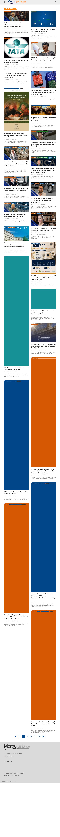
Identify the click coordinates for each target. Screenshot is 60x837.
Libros (5, 88)
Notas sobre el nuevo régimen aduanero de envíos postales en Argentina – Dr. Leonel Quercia (43, 144)
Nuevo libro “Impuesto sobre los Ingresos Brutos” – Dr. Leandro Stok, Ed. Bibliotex (15, 135)
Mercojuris (6, 28)
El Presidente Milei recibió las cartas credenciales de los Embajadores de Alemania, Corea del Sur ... (42, 471)
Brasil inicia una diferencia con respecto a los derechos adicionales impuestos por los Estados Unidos (14, 244)
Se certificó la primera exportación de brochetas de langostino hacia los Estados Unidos (16, 75)
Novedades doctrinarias (42, 131)
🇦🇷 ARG (13, 11)
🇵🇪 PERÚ (46, 483)
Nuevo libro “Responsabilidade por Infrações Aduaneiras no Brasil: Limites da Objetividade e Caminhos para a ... (16, 616)
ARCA (33, 183)
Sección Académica (12, 88)
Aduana (5, 147)
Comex (10, 147)
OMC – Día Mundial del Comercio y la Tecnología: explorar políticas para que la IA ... (43, 59)
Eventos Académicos (36, 105)
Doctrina (34, 131)
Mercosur (34, 11)
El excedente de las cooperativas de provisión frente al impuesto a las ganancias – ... (42, 200)
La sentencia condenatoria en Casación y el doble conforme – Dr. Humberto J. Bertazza (16, 190)
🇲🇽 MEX (51, 611)
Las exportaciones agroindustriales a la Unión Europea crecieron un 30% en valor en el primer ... (43, 92)
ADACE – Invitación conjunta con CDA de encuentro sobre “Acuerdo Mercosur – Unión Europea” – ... (43, 277)
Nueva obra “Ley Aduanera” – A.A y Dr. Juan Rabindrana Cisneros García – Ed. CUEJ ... (43, 724)
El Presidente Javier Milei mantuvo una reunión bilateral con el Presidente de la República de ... (43, 346)
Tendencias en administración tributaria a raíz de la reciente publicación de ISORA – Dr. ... (13, 24)
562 (40, 736)
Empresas (20, 147)
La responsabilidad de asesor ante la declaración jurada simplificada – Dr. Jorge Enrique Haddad (43, 170)
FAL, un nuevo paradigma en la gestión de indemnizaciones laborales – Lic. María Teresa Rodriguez (43, 230)
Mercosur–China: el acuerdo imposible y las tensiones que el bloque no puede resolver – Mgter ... (16, 164)
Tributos (50, 157)
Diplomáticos (34, 324)
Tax (18, 88)
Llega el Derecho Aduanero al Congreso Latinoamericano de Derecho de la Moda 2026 (43, 119)
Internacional (7, 11)
